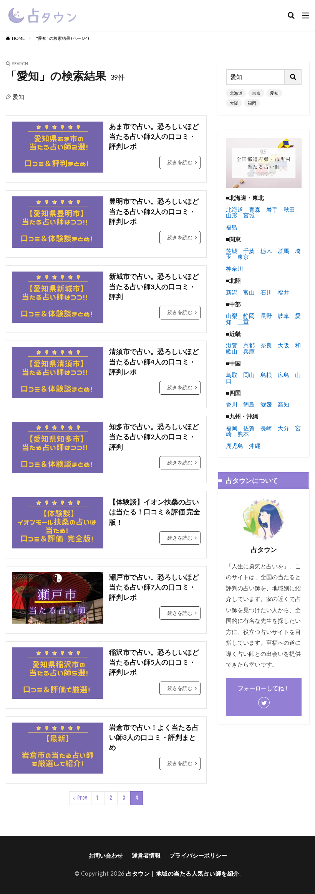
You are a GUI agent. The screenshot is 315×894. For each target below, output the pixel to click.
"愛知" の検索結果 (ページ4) (62, 38)
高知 (283, 404)
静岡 (249, 315)
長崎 (266, 428)
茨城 (231, 250)
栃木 (266, 250)
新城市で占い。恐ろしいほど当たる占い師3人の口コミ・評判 (154, 286)
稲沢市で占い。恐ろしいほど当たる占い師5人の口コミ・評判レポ (154, 662)
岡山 (249, 374)
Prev (82, 798)
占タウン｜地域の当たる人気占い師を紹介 (182, 873)
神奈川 (234, 268)
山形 (231, 215)
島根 (266, 374)
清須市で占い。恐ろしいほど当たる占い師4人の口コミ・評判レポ (154, 361)
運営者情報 (146, 855)
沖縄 (254, 445)
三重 (243, 321)
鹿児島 (234, 445)
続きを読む (179, 162)
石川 (266, 292)
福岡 (252, 102)
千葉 (249, 250)
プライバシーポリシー (198, 855)
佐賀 (249, 428)
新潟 (231, 292)
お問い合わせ (105, 855)
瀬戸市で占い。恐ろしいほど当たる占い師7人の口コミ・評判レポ (154, 587)
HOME (18, 38)
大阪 (234, 102)
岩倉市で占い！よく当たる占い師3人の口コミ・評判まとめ (154, 737)
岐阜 (283, 315)
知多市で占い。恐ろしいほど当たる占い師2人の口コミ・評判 (154, 437)
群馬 (283, 250)
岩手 (272, 209)
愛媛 (266, 404)
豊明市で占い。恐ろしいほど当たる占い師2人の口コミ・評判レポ (154, 211)
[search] (293, 77)
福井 (283, 292)
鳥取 (231, 374)
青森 (254, 209)
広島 (283, 374)
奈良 (266, 345)
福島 (231, 227)
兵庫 (249, 351)
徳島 (249, 404)
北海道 (236, 93)
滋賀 (231, 345)
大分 (283, 428)
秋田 (289, 209)
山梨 (231, 315)
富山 (249, 292)
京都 (249, 345)
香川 (231, 404)
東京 (256, 93)
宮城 (249, 215)
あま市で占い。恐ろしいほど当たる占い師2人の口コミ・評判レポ (154, 136)
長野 (266, 315)
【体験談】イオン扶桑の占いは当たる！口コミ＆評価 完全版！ (154, 512)
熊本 (243, 433)
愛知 (274, 93)
